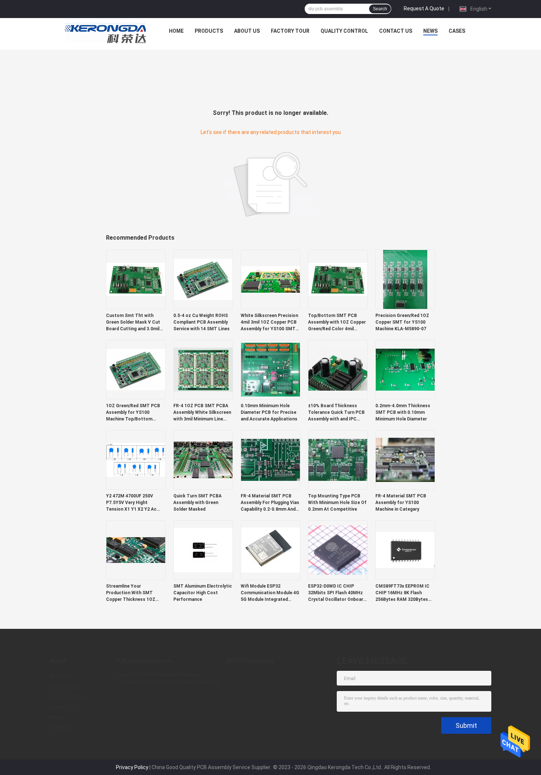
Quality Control (344, 31)
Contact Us (395, 31)
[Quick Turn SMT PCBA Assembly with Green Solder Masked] (203, 459)
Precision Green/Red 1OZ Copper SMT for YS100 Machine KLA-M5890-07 (402, 322)
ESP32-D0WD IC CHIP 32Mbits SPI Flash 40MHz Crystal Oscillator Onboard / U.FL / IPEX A (337, 593)
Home (176, 31)
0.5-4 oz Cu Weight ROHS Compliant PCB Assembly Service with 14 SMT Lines (201, 322)
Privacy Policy (132, 767)
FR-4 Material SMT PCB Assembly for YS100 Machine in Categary (400, 502)
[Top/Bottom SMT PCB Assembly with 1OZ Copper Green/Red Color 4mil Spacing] (337, 279)
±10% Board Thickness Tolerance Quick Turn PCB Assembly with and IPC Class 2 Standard (336, 412)
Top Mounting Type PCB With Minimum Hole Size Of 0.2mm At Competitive (337, 502)
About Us (247, 31)
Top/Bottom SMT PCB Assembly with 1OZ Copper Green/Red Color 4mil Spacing (337, 322)
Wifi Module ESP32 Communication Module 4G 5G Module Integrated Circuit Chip (270, 593)
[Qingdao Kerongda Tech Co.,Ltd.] (105, 33)
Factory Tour (290, 31)
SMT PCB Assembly (250, 661)
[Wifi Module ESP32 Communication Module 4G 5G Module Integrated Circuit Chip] (270, 550)
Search (380, 8)
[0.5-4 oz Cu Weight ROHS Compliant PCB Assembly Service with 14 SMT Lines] (203, 279)
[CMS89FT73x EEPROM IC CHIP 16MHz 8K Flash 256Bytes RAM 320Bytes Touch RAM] (405, 550)
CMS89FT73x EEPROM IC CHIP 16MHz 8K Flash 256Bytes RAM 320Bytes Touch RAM (402, 593)
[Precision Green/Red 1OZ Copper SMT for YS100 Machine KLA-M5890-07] (405, 279)
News (430, 31)
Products (209, 31)
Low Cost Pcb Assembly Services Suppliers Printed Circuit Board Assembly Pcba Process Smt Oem (169, 679)
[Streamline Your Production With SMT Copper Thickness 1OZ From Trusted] (135, 550)
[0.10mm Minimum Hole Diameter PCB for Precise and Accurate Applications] (270, 369)
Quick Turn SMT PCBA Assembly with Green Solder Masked (197, 502)
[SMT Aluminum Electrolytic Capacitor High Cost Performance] (203, 550)
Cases (457, 31)
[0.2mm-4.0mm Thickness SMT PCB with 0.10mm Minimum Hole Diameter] (405, 369)
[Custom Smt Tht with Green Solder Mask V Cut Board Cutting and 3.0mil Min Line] (135, 279)
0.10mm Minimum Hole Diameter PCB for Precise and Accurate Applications (269, 412)
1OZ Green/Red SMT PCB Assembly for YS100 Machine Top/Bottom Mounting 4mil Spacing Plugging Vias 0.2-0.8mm (133, 412)
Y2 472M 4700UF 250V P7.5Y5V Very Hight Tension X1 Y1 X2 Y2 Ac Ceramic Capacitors (131, 502)
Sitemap (60, 727)
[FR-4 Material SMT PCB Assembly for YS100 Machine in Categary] (405, 459)
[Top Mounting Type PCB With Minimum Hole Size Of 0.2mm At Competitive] (337, 459)
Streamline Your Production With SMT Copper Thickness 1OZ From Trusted (130, 593)
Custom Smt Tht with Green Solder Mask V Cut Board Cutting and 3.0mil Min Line (133, 322)
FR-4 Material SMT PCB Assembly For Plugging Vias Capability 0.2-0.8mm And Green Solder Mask (270, 502)
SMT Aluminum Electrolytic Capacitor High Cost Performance (202, 593)
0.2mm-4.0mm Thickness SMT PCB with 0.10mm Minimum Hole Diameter (402, 412)
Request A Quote (424, 8)
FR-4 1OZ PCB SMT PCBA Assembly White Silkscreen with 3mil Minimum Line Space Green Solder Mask (202, 412)
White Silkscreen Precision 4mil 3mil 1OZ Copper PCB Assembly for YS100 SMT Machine (269, 322)
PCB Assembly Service (143, 661)
